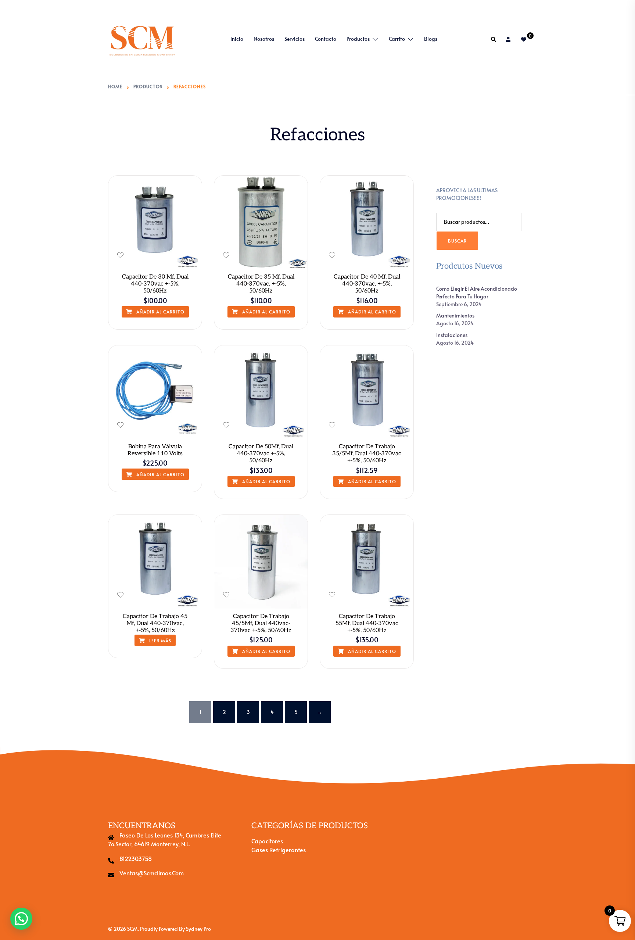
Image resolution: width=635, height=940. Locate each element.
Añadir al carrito (159, 312)
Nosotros (264, 38)
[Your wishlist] (524, 39)
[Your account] (509, 39)
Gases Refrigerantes (278, 850)
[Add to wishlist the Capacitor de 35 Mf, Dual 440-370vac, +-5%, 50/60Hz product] (226, 255)
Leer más (159, 640)
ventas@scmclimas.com (151, 873)
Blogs (430, 38)
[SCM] (142, 38)
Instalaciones (451, 334)
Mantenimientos (455, 315)
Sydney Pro (198, 928)
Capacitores (267, 841)
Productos (358, 38)
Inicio (236, 38)
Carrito (397, 38)
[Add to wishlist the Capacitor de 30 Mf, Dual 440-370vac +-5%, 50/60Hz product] (120, 255)
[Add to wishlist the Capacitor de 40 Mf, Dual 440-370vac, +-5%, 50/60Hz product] (332, 255)
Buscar (457, 241)
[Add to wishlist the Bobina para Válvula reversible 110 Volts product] (120, 425)
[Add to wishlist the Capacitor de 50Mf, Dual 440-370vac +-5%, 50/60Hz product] (226, 425)
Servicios (294, 38)
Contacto (325, 38)
